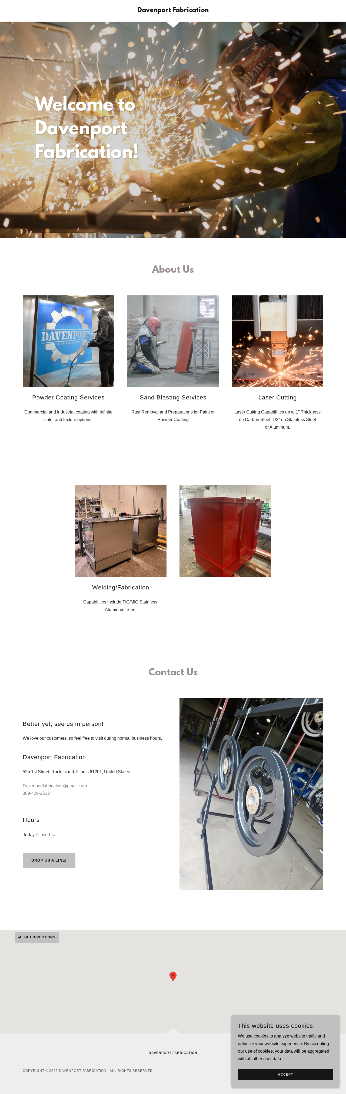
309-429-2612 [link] (36, 793)
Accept (285, 1074)
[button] (53, 835)
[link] (173, 10)
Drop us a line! (49, 860)
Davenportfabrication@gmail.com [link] (55, 785)
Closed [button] (43, 834)
